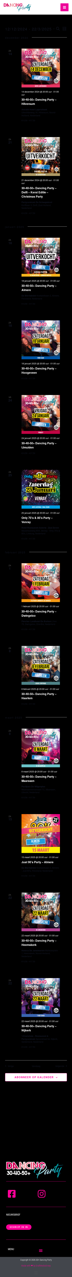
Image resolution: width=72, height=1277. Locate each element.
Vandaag (36, 1066)
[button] (41, 1250)
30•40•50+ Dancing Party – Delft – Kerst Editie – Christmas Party (38, 192)
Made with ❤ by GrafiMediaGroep (36, 1265)
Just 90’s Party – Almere (37, 862)
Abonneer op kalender (34, 1077)
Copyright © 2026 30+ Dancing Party (36, 1260)
